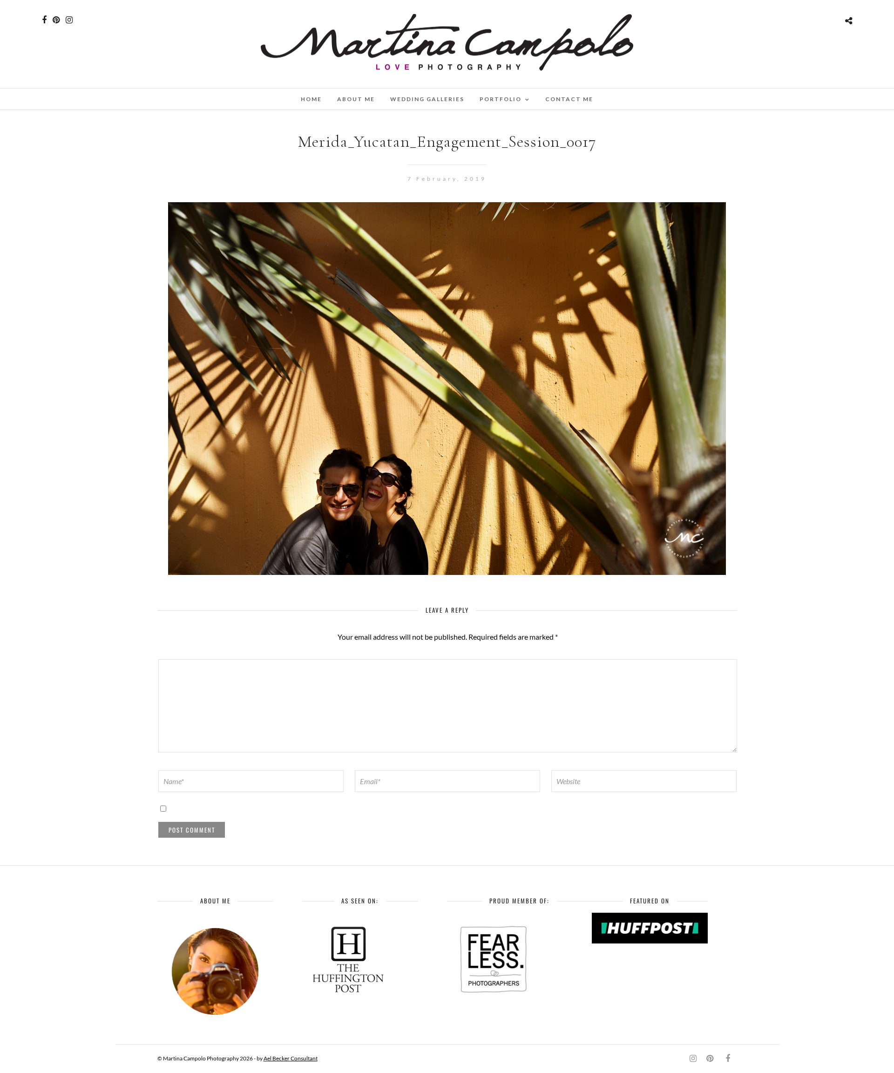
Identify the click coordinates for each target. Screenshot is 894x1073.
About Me (356, 99)
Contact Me (569, 99)
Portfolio (501, 99)
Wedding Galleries (427, 99)
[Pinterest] (56, 20)
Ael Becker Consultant (291, 1058)
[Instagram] (69, 20)
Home (311, 99)
